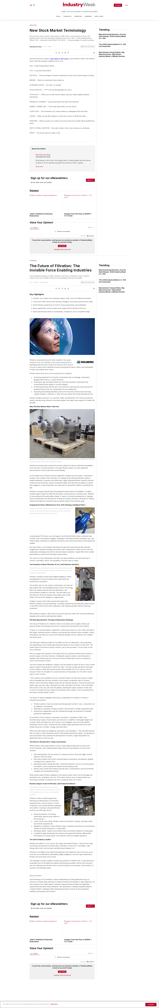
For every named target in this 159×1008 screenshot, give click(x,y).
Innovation (33, 25)
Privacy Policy (54, 1004)
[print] (94, 53)
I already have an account (62, 249)
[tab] (34, 227)
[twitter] (62, 53)
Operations (78, 16)
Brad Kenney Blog (35, 46)
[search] (34, 5)
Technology (67, 16)
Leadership (88, 16)
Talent (58, 16)
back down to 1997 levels (59, 59)
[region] (62, 232)
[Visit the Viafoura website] (90, 236)
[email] (68, 53)
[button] (31, 5)
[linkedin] (59, 53)
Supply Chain (98, 16)
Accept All (151, 1004)
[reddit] (65, 53)
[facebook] (56, 53)
